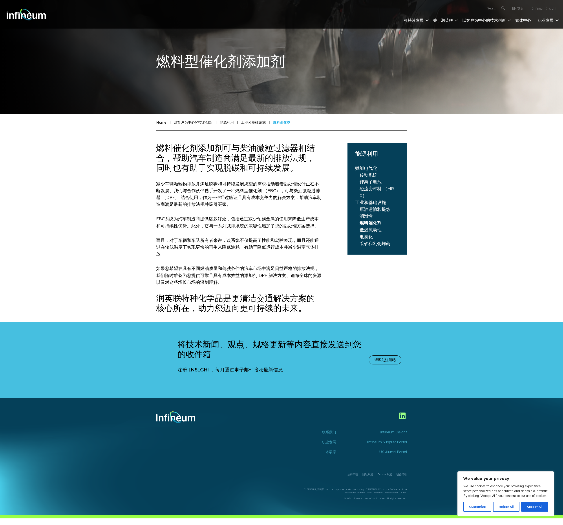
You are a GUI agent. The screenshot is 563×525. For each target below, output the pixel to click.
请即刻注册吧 (385, 360)
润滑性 (366, 216)
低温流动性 (371, 229)
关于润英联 (443, 20)
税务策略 (401, 474)
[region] (505, 493)
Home (161, 122)
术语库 (330, 452)
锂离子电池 (371, 182)
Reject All (506, 507)
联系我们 (329, 432)
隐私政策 (367, 474)
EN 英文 (517, 9)
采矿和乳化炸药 (375, 243)
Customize (477, 507)
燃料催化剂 (371, 223)
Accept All (535, 507)
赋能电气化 (366, 168)
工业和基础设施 (253, 122)
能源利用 (227, 122)
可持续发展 (414, 20)
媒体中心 (523, 20)
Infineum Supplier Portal (387, 442)
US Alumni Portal (393, 452)
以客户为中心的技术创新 (484, 20)
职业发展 (546, 20)
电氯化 (366, 236)
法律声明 (352, 474)
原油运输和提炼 (375, 209)
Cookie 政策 (384, 474)
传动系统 (368, 175)
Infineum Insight (544, 9)
